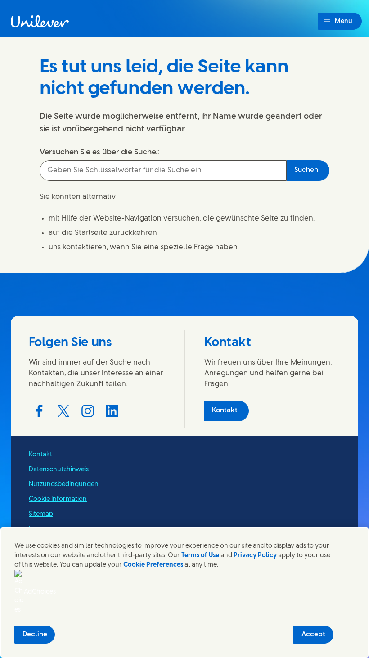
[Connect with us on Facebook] (39, 411)
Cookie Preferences (153, 565)
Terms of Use (200, 555)
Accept (313, 634)
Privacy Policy (255, 555)
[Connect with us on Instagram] (88, 411)
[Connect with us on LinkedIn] (112, 411)
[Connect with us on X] (63, 411)
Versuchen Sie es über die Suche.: (99, 152)
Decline (34, 634)
